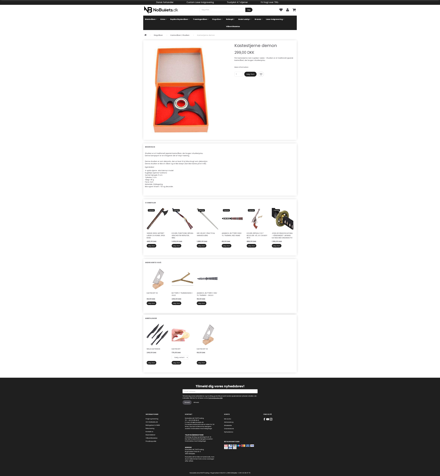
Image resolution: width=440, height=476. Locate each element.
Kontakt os (149, 432)
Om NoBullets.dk (152, 422)
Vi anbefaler (150, 203)
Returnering (150, 428)
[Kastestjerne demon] (181, 89)
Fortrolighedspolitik (215, 398)
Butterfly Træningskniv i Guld (182, 294)
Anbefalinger (151, 318)
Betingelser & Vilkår (153, 425)
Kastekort (176, 349)
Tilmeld (187, 402)
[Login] (287, 9)
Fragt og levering (152, 419)
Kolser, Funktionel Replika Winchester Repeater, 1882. (182, 235)
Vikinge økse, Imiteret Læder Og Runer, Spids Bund (156, 235)
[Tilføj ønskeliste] (261, 74)
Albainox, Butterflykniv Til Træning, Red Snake (232, 234)
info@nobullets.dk (197, 422)
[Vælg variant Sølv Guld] (180, 357)
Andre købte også (153, 262)
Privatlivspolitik (151, 441)
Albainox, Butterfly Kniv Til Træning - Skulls (207, 294)
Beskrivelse (150, 147)
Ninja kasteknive (153, 349)
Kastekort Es (152, 293)
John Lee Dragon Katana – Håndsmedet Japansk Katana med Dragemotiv (282, 235)
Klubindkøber (150, 435)
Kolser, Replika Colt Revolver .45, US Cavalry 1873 (257, 235)
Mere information (241, 67)
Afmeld (196, 402)
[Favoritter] (280, 9)
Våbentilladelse (151, 438)
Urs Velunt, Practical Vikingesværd (206, 234)
